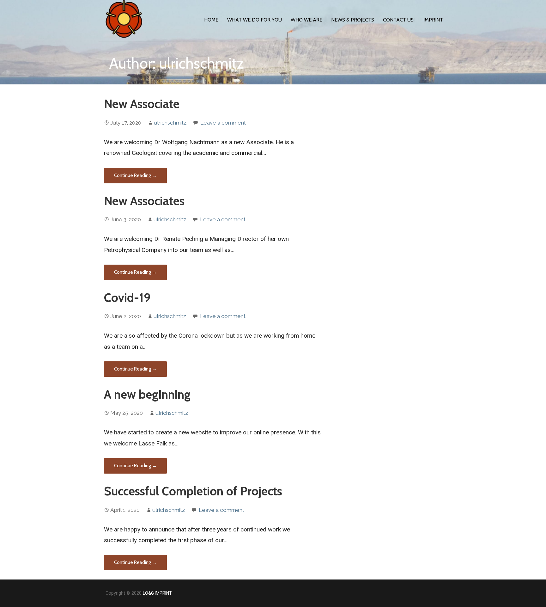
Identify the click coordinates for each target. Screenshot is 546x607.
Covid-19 (127, 297)
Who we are (306, 20)
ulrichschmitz (170, 123)
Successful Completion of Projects (193, 491)
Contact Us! (399, 20)
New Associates (144, 200)
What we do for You (254, 20)
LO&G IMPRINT (157, 593)
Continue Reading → (135, 175)
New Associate (141, 103)
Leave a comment (223, 123)
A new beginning (147, 394)
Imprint (433, 20)
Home (211, 20)
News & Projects (352, 20)
